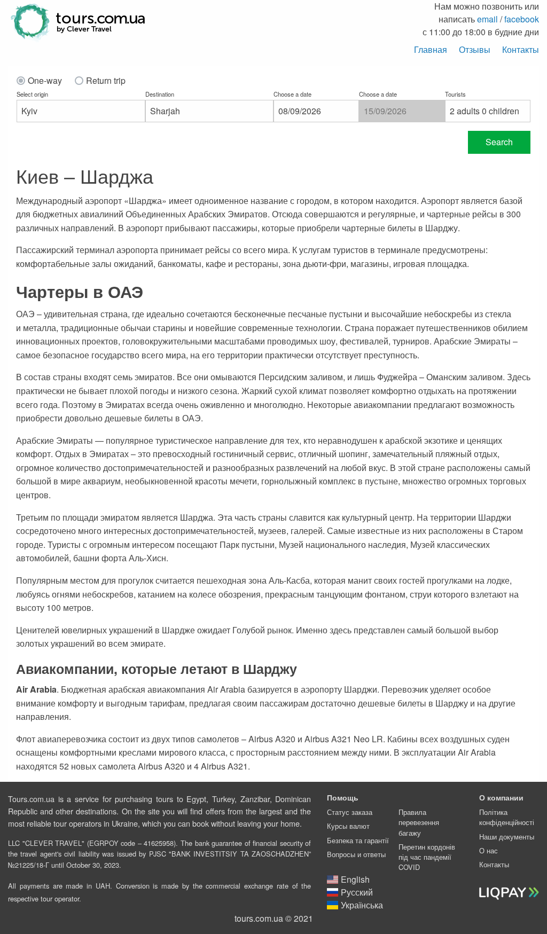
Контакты (520, 49)
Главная (430, 49)
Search (499, 142)
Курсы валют (348, 826)
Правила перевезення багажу (418, 822)
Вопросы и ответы (356, 854)
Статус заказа (349, 812)
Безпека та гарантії (358, 840)
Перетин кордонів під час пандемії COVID (426, 857)
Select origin (32, 94)
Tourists (455, 94)
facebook (521, 19)
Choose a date (292, 94)
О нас (488, 850)
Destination (159, 94)
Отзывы (474, 49)
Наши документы (506, 836)
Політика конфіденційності (506, 817)
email (487, 19)
